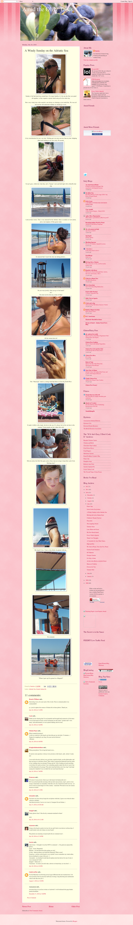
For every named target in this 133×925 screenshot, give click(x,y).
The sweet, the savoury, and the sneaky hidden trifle (96, 264)
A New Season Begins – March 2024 (95, 211)
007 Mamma (90, 552)
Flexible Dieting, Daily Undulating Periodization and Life (95, 405)
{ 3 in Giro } (89, 249)
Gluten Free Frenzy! (91, 385)
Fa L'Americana (90, 316)
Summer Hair (90, 570)
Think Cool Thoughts (92, 538)
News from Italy (90, 285)
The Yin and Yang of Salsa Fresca (93, 472)
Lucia (30, 716)
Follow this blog (97, 134)
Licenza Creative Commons (103, 694)
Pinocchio (89, 521)
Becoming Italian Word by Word (95, 223)
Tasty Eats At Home (91, 370)
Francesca (32, 777)
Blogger (75, 921)
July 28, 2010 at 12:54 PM (36, 836)
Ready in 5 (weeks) (91, 403)
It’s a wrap (88, 357)
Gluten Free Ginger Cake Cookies (94, 380)
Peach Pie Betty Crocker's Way (92, 456)
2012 (87, 486)
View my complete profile (91, 60)
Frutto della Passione (92, 292)
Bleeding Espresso (91, 242)
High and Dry (90, 544)
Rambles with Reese (91, 270)
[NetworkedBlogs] (97, 131)
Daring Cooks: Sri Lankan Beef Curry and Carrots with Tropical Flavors (97, 372)
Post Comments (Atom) (36, 911)
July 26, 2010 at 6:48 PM (35, 741)
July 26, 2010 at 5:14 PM (35, 710)
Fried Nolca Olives (89, 448)
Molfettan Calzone (89, 453)
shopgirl (31, 811)
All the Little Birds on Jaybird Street (96, 561)
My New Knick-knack (93, 532)
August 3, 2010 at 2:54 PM (36, 881)
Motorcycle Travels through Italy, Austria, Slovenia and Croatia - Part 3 (97, 272)
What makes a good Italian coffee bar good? (97, 217)
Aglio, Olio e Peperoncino (93, 216)
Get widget (92, 602)
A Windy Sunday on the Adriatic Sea (97, 512)
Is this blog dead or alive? (92, 250)
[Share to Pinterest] (55, 686)
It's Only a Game (91, 558)
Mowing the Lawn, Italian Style (95, 515)
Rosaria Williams (34, 699)
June (88, 573)
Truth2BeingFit (90, 411)
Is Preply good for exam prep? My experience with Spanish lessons (94, 187)
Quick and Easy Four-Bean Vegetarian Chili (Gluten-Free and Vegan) (97, 336)
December (90, 495)
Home (51, 906)
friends (38, 689)
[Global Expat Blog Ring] (106, 671)
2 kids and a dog (90, 303)
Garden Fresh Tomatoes (93, 549)
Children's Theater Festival (94, 518)
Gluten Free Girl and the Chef (94, 349)
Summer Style (91, 526)
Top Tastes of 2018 (91, 231)
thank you (88, 257)
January (89, 576)
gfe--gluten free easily (92, 334)
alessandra (32, 796)
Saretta (31, 842)
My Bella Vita (90, 193)
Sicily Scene (89, 201)
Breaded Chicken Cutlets (90, 440)
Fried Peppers (87, 451)
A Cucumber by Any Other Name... (96, 541)
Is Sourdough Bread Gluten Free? (94, 350)
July (88, 504)
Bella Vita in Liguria (91, 298)
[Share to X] (52, 686)
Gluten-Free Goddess (92, 342)
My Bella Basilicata (91, 280)
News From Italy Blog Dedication (94, 287)
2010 (87, 492)
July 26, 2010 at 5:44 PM (35, 725)
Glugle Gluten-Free (91, 378)
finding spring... (90, 237)
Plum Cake (86, 459)
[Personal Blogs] (102, 680)
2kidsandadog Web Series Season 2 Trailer (97, 305)
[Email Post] (44, 686)
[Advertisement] (92, 652)
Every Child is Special (98, 91)
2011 (87, 489)
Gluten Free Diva (91, 355)
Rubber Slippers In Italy (93, 310)
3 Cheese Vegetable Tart (92, 293)
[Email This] (48, 686)
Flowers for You (91, 567)
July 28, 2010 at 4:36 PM (35, 866)
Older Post (76, 906)
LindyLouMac (33, 872)
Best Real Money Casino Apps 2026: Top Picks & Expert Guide (96, 195)
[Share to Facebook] (54, 686)
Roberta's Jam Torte (89, 464)
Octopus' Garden (91, 555)
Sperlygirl (88, 236)
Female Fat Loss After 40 (93, 395)
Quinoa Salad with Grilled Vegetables (95, 344)
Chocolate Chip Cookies (90, 445)
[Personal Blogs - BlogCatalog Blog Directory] (90, 677)
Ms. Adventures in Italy (92, 229)
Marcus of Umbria (92, 564)
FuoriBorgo (89, 255)
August (89, 501)
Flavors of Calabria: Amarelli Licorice (96, 244)
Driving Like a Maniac (92, 262)
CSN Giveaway (96, 79)
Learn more (102, 602)
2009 (87, 580)
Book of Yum (89, 362)
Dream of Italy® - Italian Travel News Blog (96, 323)
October (89, 498)
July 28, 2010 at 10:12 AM (36, 819)
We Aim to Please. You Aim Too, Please (97, 547)
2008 (87, 583)
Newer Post (26, 906)
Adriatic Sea (32, 689)
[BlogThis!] (50, 686)
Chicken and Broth (89, 443)
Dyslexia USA (87, 423)
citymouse (32, 825)
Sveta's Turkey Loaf (89, 469)
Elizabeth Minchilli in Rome (94, 320)
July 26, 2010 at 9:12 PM (35, 790)
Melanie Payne (33, 731)
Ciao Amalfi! (89, 209)
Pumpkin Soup (88, 461)
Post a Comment (31, 898)
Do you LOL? (95, 69)
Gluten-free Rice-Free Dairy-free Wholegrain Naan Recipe (94, 364)
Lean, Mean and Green (93, 529)
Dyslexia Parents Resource (91, 426)
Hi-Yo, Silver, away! (91, 311)
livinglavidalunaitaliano (36, 747)
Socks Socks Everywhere (93, 509)
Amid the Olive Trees (47, 9)
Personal (100, 682)
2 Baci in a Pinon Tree (92, 278)
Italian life (43, 689)
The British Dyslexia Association (92, 429)
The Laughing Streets (92, 524)
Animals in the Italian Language (94, 224)
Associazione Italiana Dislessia (92, 421)
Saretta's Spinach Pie (89, 467)
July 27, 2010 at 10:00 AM (36, 805)
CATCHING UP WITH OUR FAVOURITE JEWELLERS (96, 203)
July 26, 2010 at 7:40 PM (35, 771)
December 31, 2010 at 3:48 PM (37, 894)
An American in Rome (92, 185)
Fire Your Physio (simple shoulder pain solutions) (96, 397)
